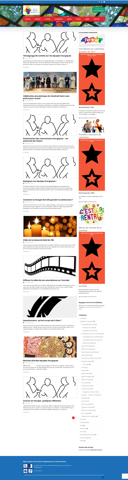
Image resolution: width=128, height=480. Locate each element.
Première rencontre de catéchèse (90, 136)
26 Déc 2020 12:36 (29, 242)
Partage (96, 19)
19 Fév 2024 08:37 (29, 58)
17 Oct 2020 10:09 (29, 322)
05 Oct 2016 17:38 (29, 363)
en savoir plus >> (38, 470)
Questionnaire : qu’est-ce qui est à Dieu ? (42, 320)
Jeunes (69, 19)
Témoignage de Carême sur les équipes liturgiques (47, 56)
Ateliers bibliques (86, 355)
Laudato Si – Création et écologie (90, 395)
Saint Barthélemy (98, 11)
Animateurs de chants (88, 327)
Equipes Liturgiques (86, 376)
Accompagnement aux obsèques (91, 340)
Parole (78, 19)
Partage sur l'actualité (87, 407)
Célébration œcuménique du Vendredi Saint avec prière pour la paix (46, 97)
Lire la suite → (26, 67)
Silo (34, 2)
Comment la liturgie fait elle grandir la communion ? (48, 200)
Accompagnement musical (88, 324)
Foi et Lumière (85, 382)
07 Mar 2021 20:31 (29, 202)
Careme (82, 419)
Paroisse (37, 19)
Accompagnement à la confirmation (92, 337)
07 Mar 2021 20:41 (29, 183)
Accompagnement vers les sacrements (91, 333)
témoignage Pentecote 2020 (87, 434)
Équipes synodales (86, 379)
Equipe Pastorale (85, 373)
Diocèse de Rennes (27, 2)
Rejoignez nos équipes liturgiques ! (39, 181)
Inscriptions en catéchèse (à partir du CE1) (91, 50)
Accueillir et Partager (86, 346)
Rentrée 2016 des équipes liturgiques (40, 360)
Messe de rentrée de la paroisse (90, 229)
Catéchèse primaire (86, 361)
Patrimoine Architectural (87, 410)
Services (82, 431)
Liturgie (47, 19)
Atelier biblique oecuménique (89, 352)
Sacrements (59, 19)
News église (84, 398)
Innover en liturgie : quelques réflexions (42, 401)
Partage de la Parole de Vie (90, 392)
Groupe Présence (86, 386)
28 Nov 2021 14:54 (29, 143)
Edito (81, 425)
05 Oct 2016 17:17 (29, 403)
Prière (87, 19)
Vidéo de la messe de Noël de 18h (38, 240)
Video (81, 440)
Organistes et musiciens (89, 330)
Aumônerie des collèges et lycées (90, 358)
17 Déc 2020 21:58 (29, 282)
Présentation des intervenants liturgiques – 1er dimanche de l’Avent (45, 139)
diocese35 (84, 370)
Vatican (37, 2)
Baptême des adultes (88, 343)
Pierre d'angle (85, 413)
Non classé (84, 401)
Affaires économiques (87, 349)
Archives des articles (84, 450)
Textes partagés (84, 437)
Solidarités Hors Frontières (88, 416)
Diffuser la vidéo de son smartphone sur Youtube (46, 280)
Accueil (27, 19)
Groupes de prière (86, 389)
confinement (83, 422)
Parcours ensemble (86, 404)
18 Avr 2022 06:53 (29, 100)
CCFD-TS (83, 367)
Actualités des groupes (86, 321)
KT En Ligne (86, 364)
